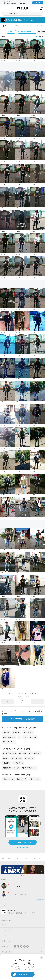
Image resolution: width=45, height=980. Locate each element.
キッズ (39, 25)
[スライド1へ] (21, 875)
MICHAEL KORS (9, 737)
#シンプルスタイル (9, 753)
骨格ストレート (8, 779)
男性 (17, 25)
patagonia (16, 732)
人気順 (41, 36)
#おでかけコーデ (24, 753)
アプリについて (22, 848)
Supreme (6, 732)
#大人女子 (37, 753)
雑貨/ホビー (11, 858)
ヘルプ (4, 925)
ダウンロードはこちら (22, 842)
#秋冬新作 (6, 763)
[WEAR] (22, 8)
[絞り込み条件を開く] (3, 31)
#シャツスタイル (16, 758)
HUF (25, 737)
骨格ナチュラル (34, 779)
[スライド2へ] (23, 875)
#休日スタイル (18, 763)
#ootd (5, 758)
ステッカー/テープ (22, 858)
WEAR (3, 858)
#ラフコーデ (29, 758)
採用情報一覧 (40, 900)
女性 (28, 25)
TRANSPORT (28, 732)
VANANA (33, 737)
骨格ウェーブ (21, 779)
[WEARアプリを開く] (41, 8)
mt (19, 737)
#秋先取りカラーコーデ (11, 768)
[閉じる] (42, 958)
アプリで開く (37, 2)
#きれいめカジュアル (29, 768)
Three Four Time (9, 742)
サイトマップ (6, 930)
